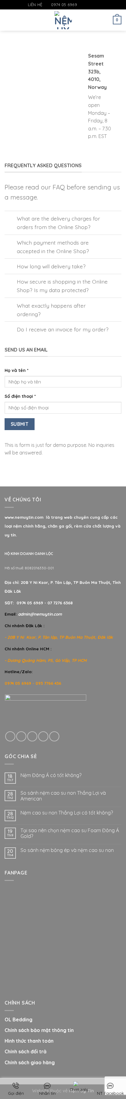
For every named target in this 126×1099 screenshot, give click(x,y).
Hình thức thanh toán (29, 1041)
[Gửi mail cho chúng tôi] (94, 5)
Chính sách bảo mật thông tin (39, 1030)
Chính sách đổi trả (25, 1051)
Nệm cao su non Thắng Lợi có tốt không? (66, 813)
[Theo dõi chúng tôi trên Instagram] (88, 5)
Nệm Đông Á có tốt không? (50, 775)
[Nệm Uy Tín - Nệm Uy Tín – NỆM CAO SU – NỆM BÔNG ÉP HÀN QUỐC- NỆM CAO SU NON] (63, 20)
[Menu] (8, 19)
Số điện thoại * (20, 396)
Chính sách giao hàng (30, 1062)
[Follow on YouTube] (100, 5)
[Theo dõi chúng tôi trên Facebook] (82, 5)
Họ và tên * (16, 370)
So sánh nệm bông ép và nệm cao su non (67, 850)
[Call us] (43, 736)
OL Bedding (18, 1019)
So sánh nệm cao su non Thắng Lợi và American (63, 796)
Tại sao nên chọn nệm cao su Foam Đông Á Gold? (69, 833)
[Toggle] (11, 219)
